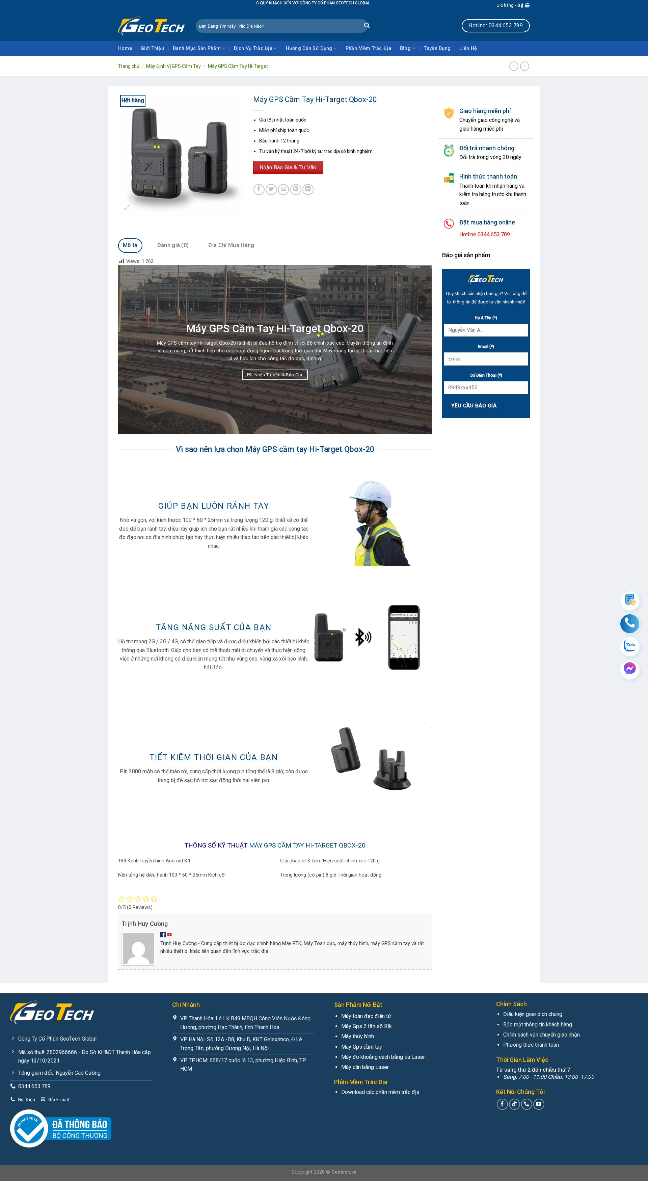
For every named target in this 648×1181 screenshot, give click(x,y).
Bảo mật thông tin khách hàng (537, 1024)
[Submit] (367, 26)
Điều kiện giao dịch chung (532, 1014)
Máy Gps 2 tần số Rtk (366, 1026)
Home (125, 48)
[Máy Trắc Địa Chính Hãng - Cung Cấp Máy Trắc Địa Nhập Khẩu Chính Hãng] (152, 25)
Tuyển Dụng (437, 48)
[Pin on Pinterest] (295, 189)
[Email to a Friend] (283, 189)
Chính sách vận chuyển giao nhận (541, 1034)
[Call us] (526, 1104)
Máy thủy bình (357, 1036)
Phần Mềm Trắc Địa (368, 48)
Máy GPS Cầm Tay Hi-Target (238, 66)
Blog (405, 48)
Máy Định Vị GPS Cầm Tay (173, 66)
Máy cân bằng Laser (365, 1067)
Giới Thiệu (152, 48)
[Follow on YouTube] (538, 1104)
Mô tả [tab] (130, 245)
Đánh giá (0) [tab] (173, 245)
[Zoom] (127, 207)
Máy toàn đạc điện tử (366, 1016)
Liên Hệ (468, 48)
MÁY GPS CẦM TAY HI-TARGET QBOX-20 (307, 845)
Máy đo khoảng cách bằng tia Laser (383, 1057)
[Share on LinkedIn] (308, 189)
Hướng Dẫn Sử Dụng (309, 48)
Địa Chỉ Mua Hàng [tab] (231, 245)
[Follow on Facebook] (502, 1104)
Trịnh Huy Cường (145, 923)
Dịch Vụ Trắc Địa (253, 48)
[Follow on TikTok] (514, 1104)
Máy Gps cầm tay (361, 1047)
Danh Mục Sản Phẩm (197, 48)
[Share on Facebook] (259, 189)
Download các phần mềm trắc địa (380, 1092)
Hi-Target (207, 343)
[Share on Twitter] (271, 189)
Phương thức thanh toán (531, 1045)
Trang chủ (128, 66)
